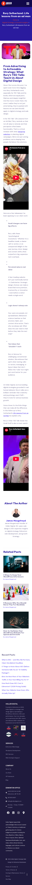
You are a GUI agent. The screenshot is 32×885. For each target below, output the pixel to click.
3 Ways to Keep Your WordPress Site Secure (13, 576)
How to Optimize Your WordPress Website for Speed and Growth (13, 633)
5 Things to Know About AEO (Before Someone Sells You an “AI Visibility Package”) (15, 669)
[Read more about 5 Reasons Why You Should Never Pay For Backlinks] (16, 592)
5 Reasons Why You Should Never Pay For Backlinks (14, 604)
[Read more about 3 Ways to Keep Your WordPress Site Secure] (16, 564)
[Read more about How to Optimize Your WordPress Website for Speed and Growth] (16, 620)
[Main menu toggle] (28, 3)
